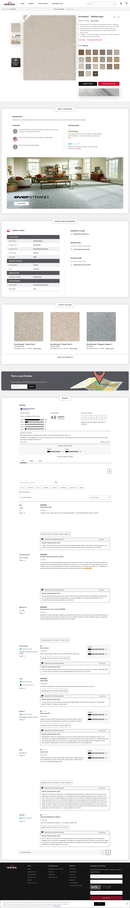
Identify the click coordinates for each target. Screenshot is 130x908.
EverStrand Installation (81, 249)
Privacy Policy (56, 906)
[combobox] (101, 3)
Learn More (82, 40)
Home (3, 9)
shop (7, 9)
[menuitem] (101, 3)
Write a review (95, 21)
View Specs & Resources (94, 40)
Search (31, 386)
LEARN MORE (21, 203)
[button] (74, 45)
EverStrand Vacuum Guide (82, 264)
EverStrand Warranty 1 (81, 234)
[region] (65, 904)
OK (99, 904)
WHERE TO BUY (88, 84)
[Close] (127, 904)
